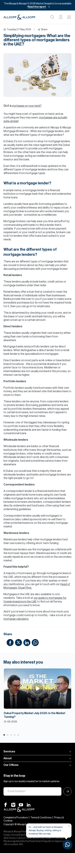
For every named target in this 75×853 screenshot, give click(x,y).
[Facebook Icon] (5, 804)
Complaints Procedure (15, 817)
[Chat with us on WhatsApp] (67, 845)
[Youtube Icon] (21, 804)
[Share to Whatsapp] (35, 642)
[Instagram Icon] (13, 804)
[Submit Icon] (66, 791)
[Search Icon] (52, 17)
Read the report (37, 7)
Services (9, 751)
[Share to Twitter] (18, 642)
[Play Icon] (38, 688)
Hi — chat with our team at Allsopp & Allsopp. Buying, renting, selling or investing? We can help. (46, 830)
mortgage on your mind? (27, 105)
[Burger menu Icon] (69, 17)
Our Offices (10, 765)
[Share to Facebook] (10, 642)
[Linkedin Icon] (29, 804)
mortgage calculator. (16, 619)
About (7, 758)
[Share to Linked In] (26, 642)
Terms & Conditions (40, 817)
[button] (61, 17)
